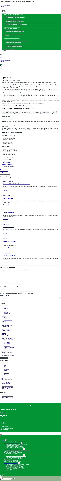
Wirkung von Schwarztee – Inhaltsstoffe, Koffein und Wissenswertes (15, 21)
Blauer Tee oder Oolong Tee (7, 379)
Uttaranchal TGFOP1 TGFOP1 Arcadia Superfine (16, 184)
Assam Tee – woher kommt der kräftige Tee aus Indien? (12, 443)
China (4, 195)
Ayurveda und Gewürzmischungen (8, 335)
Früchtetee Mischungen (6, 383)
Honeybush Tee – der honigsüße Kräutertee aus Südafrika (11, 38)
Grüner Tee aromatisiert (6, 382)
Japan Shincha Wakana (9, 255)
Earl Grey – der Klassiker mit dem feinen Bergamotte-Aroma (12, 27)
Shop (1, 57)
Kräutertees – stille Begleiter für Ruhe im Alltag (11, 463)
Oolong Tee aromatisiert (6, 327)
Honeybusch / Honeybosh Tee (7, 386)
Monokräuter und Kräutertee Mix (7, 387)
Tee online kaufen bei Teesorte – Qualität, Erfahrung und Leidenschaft (13, 14)
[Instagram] (1, 416)
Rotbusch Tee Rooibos (6, 330)
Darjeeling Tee (6, 309)
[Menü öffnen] (1, 68)
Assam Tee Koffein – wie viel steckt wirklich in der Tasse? (13, 18)
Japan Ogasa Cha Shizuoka (5, 174)
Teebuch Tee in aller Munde (7, 352)
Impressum (4, 419)
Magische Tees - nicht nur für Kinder (8, 338)
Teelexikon (4, 50)
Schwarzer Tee (4, 305)
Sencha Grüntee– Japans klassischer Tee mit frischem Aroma (15, 458)
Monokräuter (4, 333)
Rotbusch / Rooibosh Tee (6, 384)
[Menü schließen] (0, 436)
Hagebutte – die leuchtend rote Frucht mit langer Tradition (13, 43)
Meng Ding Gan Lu (8, 227)
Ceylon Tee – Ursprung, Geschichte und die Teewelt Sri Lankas (13, 449)
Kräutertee (4, 334)
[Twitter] (3, 416)
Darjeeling (5, 367)
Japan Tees (6, 312)
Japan (7, 74)
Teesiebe (5, 344)
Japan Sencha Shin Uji (9, 241)
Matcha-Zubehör (7, 346)
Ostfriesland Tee (7, 313)
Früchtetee (4, 331)
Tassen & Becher (7, 342)
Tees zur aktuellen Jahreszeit (7, 390)
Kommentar (24, 281)
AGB (3, 422)
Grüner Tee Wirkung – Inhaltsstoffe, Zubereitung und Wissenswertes (15, 31)
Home (3, 10)
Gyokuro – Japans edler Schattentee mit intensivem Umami (14, 32)
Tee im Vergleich (5, 394)
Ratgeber (3, 440)
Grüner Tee (3, 74)
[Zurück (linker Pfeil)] (0, 434)
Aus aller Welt (5, 181)
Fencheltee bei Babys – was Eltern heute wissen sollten (13, 42)
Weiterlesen (6, 190)
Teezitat (12, 166)
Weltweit (5, 370)
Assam (5, 364)
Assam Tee (6, 307)
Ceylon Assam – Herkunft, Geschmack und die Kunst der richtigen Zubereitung (16, 24)
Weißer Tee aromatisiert (6, 329)
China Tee (5, 317)
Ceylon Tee (6, 308)
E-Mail (17, 286)
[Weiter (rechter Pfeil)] (1, 434)
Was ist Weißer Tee (6, 35)
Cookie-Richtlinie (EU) (5, 426)
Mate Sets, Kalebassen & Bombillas (10, 347)
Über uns (4, 11)
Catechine (43, 111)
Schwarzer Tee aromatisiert (7, 325)
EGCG (48, 111)
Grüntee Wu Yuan (8, 198)
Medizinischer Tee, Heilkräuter (7, 388)
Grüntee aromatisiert (5, 326)
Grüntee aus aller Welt (8, 320)
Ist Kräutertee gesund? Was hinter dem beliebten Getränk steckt (14, 46)
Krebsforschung (7, 166)
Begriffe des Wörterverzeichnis (7, 396)
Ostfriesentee (6, 369)
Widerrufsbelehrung (5, 423)
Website (17, 288)
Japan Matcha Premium (4, 171)
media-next (6, 429)
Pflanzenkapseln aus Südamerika (8, 355)
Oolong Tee (4, 321)
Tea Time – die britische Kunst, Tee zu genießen (10, 28)
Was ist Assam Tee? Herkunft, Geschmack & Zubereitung (13, 20)
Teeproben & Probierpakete (7, 350)
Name (17, 284)
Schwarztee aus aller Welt (8, 314)
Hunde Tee (4, 351)
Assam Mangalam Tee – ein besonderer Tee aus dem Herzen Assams (15, 17)
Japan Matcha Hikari (8, 212)
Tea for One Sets (7, 343)
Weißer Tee (4, 378)
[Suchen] (60, 298)
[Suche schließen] (1, 477)
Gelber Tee (4, 322)
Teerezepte (4, 398)
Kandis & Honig (6, 348)
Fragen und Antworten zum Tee (7, 397)
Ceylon (5, 365)
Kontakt (3, 51)
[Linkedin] (4, 416)
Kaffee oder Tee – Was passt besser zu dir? (10, 49)
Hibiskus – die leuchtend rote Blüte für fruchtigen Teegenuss (14, 45)
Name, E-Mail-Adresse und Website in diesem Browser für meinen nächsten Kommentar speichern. (19, 291)
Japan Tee (5, 318)
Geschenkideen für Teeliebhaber (7, 339)
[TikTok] (6, 416)
